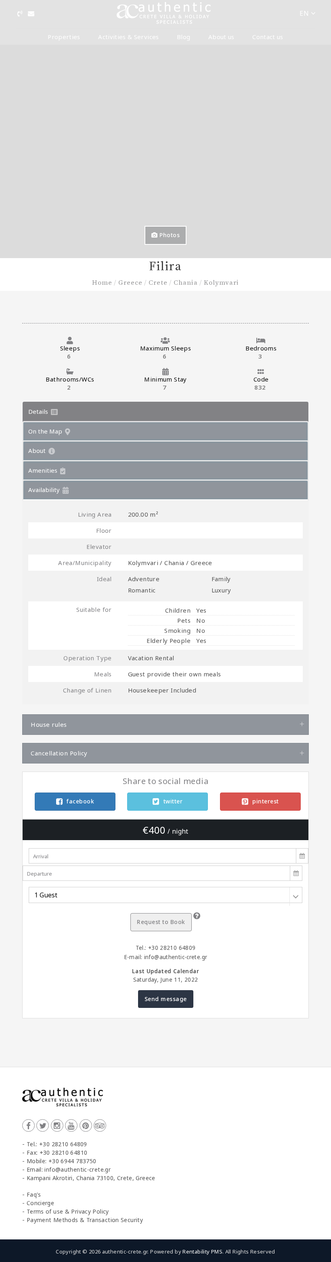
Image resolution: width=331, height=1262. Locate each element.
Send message (166, 999)
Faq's (34, 1194)
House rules (49, 724)
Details (39, 411)
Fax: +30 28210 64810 (57, 1152)
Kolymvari (221, 282)
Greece (130, 282)
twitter (173, 801)
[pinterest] (86, 1125)
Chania (186, 282)
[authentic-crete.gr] (164, 13)
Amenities (43, 470)
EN (305, 13)
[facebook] (28, 1125)
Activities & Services (128, 37)
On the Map (46, 431)
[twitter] (42, 1125)
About (37, 450)
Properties (64, 37)
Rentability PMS (202, 1251)
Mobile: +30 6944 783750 (61, 1161)
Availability (44, 490)
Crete (158, 282)
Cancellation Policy (59, 753)
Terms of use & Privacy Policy (68, 1211)
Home (102, 282)
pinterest (265, 801)
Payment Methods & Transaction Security (85, 1220)
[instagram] (57, 1125)
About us (221, 37)
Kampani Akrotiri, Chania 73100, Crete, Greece (91, 1178)
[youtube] (71, 1125)
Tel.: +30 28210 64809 (57, 1144)
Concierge (40, 1203)
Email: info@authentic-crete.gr (69, 1169)
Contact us (267, 37)
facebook (80, 801)
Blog (183, 37)
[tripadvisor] (100, 1125)
